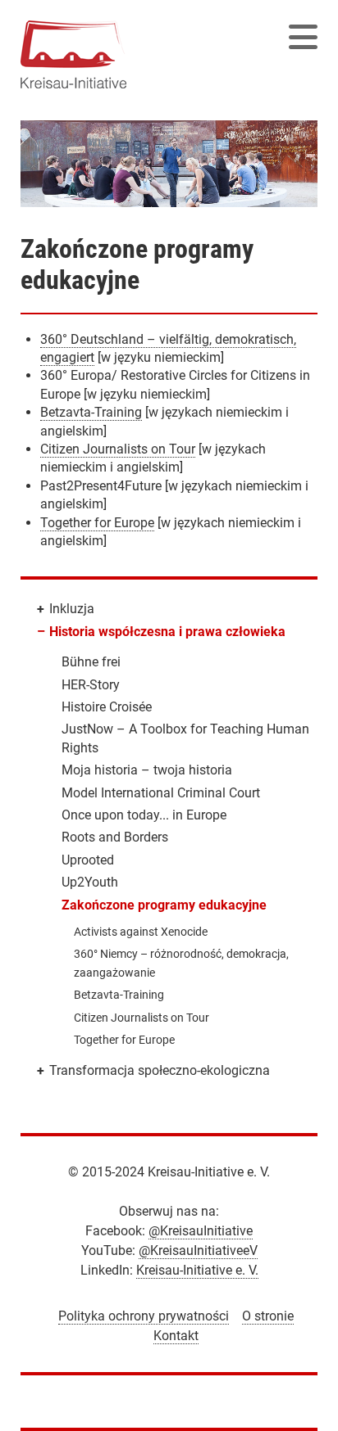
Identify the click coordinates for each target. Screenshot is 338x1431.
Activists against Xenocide (141, 931)
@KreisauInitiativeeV (198, 1250)
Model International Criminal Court (161, 793)
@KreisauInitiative (200, 1231)
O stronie (268, 1316)
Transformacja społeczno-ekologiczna (159, 1070)
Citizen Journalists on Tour (117, 449)
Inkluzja (71, 608)
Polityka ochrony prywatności (143, 1316)
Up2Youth (90, 882)
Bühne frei (91, 662)
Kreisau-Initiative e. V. (197, 1270)
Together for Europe (97, 522)
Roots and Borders (115, 837)
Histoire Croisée (107, 707)
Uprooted (88, 860)
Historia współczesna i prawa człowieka (167, 631)
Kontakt (176, 1335)
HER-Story (91, 685)
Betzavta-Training (91, 412)
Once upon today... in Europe (144, 815)
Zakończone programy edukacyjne (164, 905)
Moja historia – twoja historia (147, 770)
